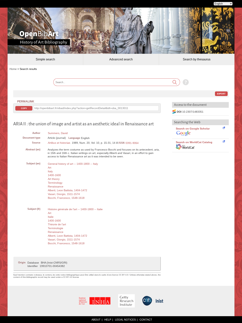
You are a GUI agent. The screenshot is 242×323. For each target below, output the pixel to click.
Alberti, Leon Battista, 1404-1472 (67, 190)
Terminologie (55, 228)
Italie (51, 216)
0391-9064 (132, 142)
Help (107, 319)
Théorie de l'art (57, 224)
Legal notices (125, 319)
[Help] (185, 82)
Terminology (55, 182)
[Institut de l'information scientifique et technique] (159, 301)
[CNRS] (147, 301)
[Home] (39, 34)
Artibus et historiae (59, 142)
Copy (24, 108)
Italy (50, 171)
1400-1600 (54, 175)
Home (13, 68)
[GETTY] (126, 301)
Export (221, 94)
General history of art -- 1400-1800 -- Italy (73, 163)
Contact (146, 319)
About (96, 319)
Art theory (54, 178)
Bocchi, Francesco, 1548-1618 (66, 197)
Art (49, 167)
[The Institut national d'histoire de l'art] (94, 301)
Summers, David (58, 133)
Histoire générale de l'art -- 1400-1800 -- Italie (75, 209)
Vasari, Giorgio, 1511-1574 (64, 194)
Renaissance (55, 186)
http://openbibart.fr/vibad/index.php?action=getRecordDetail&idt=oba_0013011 (81, 108)
